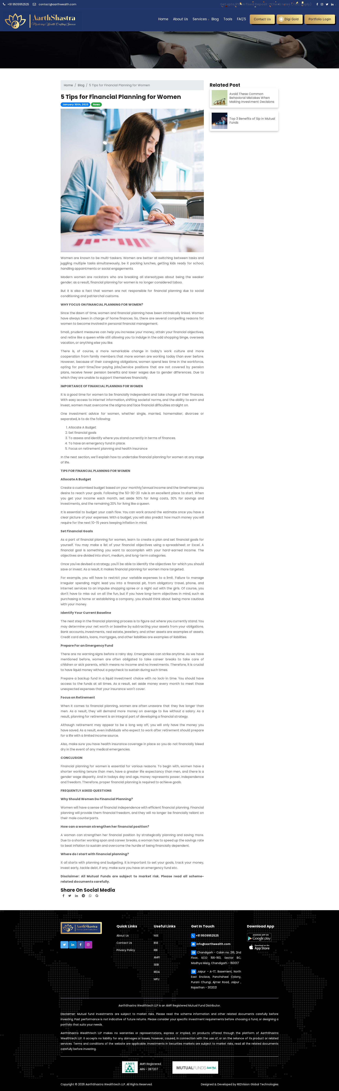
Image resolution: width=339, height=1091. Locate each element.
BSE (156, 943)
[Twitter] (69, 895)
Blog (215, 19)
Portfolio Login (320, 19)
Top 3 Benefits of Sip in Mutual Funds (252, 121)
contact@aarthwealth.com (57, 4)
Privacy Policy (126, 950)
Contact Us (262, 19)
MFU (156, 979)
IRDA (157, 972)
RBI (156, 950)
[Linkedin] (76, 895)
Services (200, 19)
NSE (156, 936)
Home (163, 19)
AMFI (157, 957)
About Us (180, 19)
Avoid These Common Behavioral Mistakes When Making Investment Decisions (251, 98)
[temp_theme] (42, 19)
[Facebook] (63, 895)
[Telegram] (83, 895)
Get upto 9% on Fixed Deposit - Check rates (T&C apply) (266, 4)
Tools (227, 19)
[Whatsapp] (90, 895)
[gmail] (97, 895)
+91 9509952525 (18, 4)
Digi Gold (292, 19)
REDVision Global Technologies (257, 1084)
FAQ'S (241, 19)
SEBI (156, 965)
